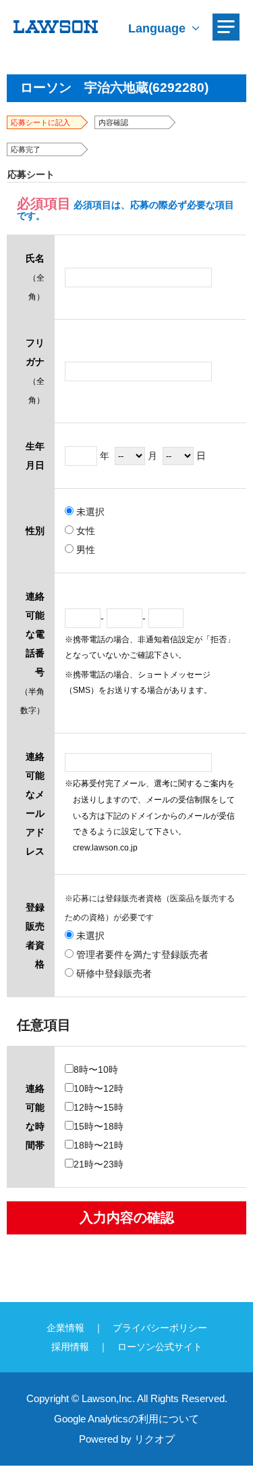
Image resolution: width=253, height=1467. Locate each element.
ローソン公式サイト (159, 1346)
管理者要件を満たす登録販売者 (141, 954)
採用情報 (70, 1346)
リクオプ (154, 1439)
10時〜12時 (98, 1088)
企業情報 (65, 1327)
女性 (84, 530)
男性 (84, 549)
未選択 (89, 511)
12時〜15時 (98, 1107)
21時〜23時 (98, 1164)
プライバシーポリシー (160, 1327)
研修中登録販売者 (113, 973)
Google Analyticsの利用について (126, 1418)
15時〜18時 (98, 1126)
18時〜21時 (98, 1145)
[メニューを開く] (226, 27)
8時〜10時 (96, 1069)
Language (157, 28)
